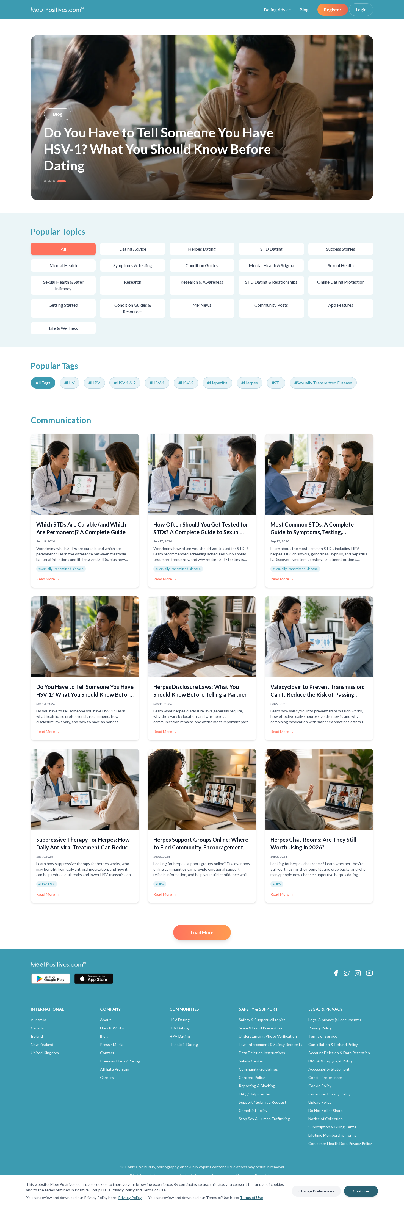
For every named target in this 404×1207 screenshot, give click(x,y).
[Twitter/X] (347, 973)
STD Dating (271, 248)
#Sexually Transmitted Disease (323, 382)
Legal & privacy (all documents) (334, 1019)
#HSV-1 (157, 382)
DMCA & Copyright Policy (330, 1061)
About (105, 1019)
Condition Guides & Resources (132, 308)
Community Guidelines (258, 1069)
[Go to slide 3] (54, 181)
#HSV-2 (185, 382)
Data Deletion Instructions (262, 1052)
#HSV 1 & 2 (125, 382)
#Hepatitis (217, 382)
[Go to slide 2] (49, 181)
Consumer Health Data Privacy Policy (340, 1143)
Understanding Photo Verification (268, 1036)
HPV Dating (180, 1036)
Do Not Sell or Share (325, 1110)
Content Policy (252, 1077)
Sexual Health (341, 265)
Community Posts (271, 305)
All (63, 248)
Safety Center (251, 1061)
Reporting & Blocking (257, 1085)
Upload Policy (319, 1102)
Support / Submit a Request (262, 1102)
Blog (304, 9)
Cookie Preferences (325, 1077)
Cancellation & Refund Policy (333, 1044)
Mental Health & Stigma (271, 265)
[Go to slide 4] (61, 181)
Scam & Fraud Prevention (260, 1028)
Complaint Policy (253, 1110)
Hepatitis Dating (184, 1044)
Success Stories (340, 248)
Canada (37, 1028)
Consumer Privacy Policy (329, 1094)
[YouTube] (369, 973)
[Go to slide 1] (45, 181)
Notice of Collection (325, 1118)
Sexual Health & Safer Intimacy (63, 285)
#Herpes (249, 382)
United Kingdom (45, 1052)
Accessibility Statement (329, 1069)
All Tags (43, 382)
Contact (107, 1052)
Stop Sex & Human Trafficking (264, 1118)
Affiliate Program (114, 1069)
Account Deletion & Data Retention (339, 1052)
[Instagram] (358, 973)
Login (361, 9)
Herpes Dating (202, 248)
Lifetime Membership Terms (332, 1135)
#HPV (94, 382)
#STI (276, 382)
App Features (340, 305)
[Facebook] (336, 973)
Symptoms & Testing (132, 265)
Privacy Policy (130, 1197)
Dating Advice (277, 9)
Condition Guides (202, 265)
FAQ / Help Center (255, 1094)
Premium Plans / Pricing (120, 1061)
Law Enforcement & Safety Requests (270, 1044)
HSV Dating (180, 1019)
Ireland (37, 1036)
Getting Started (63, 305)
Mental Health (63, 265)
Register (332, 9)
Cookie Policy (319, 1085)
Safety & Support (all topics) (263, 1019)
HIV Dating (179, 1028)
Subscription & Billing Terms (332, 1127)
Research (132, 281)
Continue (361, 1191)
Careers (107, 1077)
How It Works (112, 1028)
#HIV (69, 382)
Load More (202, 932)
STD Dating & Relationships (271, 281)
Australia (38, 1019)
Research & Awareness (202, 281)
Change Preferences (316, 1191)
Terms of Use (251, 1197)
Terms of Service (322, 1036)
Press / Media (111, 1044)
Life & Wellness (63, 328)
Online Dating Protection (340, 281)
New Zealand (42, 1044)
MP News (201, 305)
